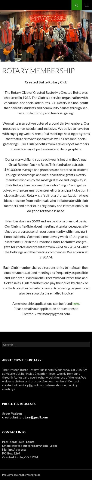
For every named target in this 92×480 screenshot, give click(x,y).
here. (76, 303)
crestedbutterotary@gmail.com (25, 417)
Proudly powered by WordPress (21, 474)
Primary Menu (87, 5)
